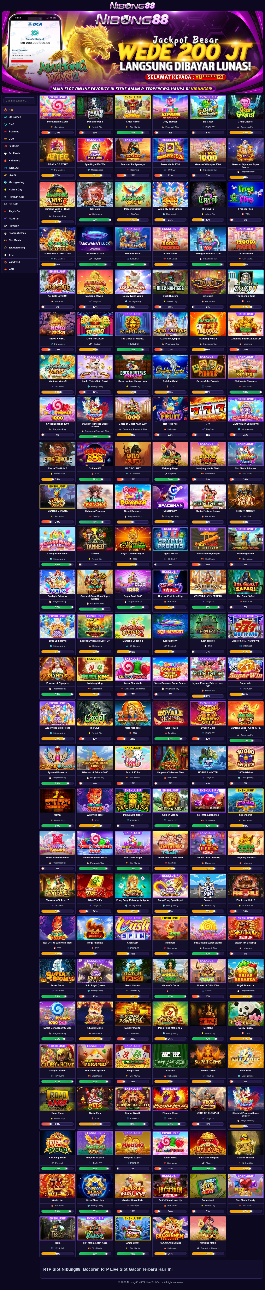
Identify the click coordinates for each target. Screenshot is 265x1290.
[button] (57, 115)
